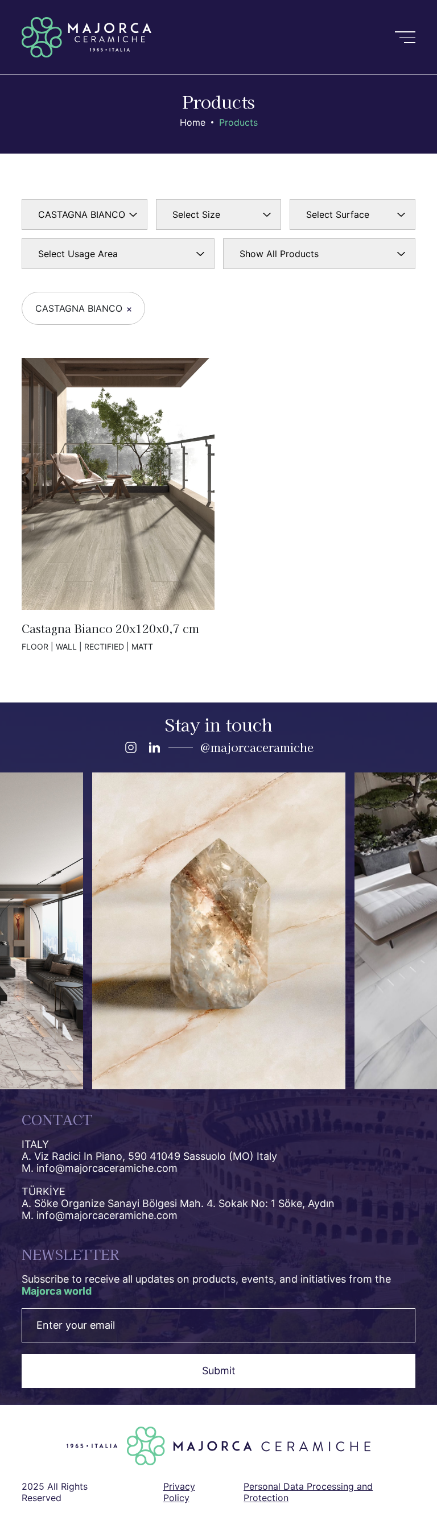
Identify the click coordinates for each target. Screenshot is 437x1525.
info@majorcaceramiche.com (107, 1168)
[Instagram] (131, 747)
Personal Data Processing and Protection (308, 1492)
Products (238, 122)
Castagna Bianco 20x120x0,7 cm (118, 504)
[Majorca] (86, 37)
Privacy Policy (179, 1492)
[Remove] (129, 309)
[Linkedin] (154, 747)
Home (192, 122)
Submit (219, 1371)
